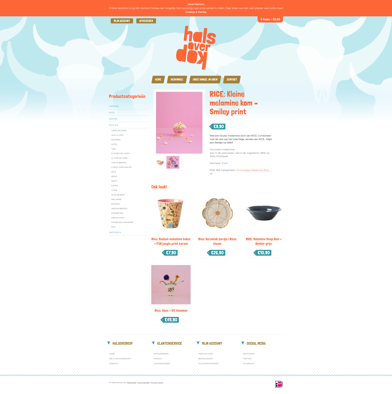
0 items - (270, 19)
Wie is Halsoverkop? (120, 358)
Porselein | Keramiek (122, 222)
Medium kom (117, 218)
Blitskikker (131, 382)
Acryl (114, 144)
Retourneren (161, 354)
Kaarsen (115, 139)
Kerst (114, 176)
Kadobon (115, 232)
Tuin (113, 149)
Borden (115, 204)
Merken (114, 106)
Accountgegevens (208, 363)
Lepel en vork (118, 130)
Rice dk (113, 125)
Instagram (248, 354)
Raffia (114, 185)
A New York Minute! (121, 167)
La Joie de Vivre (119, 158)
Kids (112, 112)
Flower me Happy (120, 153)
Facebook (248, 363)
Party (114, 181)
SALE (113, 172)
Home (158, 79)
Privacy (158, 358)
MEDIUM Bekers (119, 208)
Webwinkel (177, 79)
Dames (113, 119)
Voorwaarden (162, 363)
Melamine (116, 199)
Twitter (247, 358)
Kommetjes (117, 213)
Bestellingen (205, 358)
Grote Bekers (118, 162)
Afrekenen (146, 21)
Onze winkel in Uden (205, 79)
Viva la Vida (117, 135)
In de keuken (117, 195)
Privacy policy (157, 382)
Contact (231, 79)
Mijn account (122, 21)
